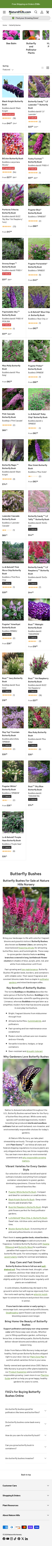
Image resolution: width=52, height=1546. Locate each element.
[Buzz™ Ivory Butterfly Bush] (13, 663)
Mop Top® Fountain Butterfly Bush (10, 734)
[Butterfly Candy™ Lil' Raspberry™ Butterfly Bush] (39, 552)
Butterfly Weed (25, 1247)
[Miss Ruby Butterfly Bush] (39, 717)
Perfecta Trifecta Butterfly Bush (10, 211)
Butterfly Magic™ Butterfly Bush (10, 466)
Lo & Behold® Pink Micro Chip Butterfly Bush (11, 570)
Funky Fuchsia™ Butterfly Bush (36, 160)
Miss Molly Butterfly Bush (11, 367)
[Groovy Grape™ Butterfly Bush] (13, 249)
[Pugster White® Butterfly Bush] (13, 771)
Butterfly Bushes (15, 25)
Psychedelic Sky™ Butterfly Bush (11, 313)
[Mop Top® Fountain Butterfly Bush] (13, 717)
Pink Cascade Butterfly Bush (9, 415)
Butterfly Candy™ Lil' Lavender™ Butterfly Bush (38, 104)
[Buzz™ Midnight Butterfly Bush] (39, 610)
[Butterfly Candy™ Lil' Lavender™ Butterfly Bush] (39, 87)
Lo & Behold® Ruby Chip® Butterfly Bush (37, 415)
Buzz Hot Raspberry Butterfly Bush (25, 1207)
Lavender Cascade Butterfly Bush (10, 517)
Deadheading (12, 1312)
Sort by (6, 66)
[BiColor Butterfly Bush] (13, 144)
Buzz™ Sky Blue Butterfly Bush (35, 788)
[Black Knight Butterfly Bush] (13, 86)
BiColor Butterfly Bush (12, 158)
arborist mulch (40, 1294)
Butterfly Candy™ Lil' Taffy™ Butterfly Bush (38, 518)
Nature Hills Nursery (15, 1534)
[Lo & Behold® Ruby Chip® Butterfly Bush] (39, 399)
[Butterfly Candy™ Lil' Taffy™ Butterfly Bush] (39, 501)
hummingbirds (34, 1021)
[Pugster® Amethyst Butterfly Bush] (13, 609)
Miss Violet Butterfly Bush (37, 467)
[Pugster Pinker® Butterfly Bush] (39, 351)
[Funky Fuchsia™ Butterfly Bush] (39, 144)
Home (5, 25)
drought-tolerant (35, 1051)
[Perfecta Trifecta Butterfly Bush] (13, 195)
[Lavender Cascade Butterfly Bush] (13, 501)
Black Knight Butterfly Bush (12, 103)
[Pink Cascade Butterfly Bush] (13, 399)
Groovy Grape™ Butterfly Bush (9, 265)
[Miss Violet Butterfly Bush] (39, 450)
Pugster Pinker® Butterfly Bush (35, 367)
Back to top (26, 1475)
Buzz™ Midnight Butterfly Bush (35, 626)
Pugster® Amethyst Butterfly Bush (11, 626)
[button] (48, 12)
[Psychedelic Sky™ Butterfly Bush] (13, 297)
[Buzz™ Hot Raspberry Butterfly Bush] (39, 663)
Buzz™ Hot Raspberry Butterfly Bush (38, 680)
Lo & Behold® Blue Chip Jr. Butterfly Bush (39, 313)
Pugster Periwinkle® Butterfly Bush (37, 265)
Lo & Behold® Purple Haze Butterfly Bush (11, 839)
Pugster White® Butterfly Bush (9, 788)
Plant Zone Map (37, 1356)
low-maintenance (29, 969)
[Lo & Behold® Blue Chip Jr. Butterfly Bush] (39, 297)
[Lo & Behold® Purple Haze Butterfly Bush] (13, 822)
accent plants (10, 1256)
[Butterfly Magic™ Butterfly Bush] (13, 450)
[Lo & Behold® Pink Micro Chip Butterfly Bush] (13, 552)
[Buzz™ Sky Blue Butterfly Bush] (39, 771)
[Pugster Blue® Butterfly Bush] (39, 195)
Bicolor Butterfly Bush (19, 1228)
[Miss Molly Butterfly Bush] (13, 351)
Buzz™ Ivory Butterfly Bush (12, 680)
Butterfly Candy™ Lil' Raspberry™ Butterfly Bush (38, 570)
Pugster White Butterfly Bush (22, 1192)
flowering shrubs (26, 947)
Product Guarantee (18, 1372)
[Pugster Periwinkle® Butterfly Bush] (39, 249)
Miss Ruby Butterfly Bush (37, 734)
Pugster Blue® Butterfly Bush (35, 211)
